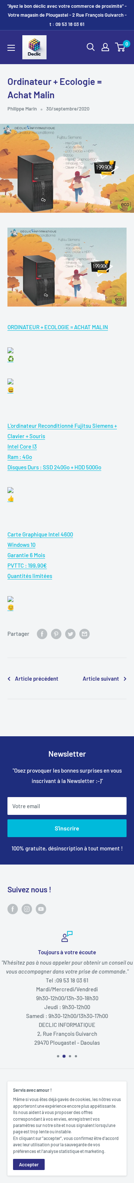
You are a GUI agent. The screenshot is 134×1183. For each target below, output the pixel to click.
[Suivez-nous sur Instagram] (27, 908)
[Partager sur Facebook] (42, 633)
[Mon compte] (105, 47)
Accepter (29, 1164)
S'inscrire (67, 828)
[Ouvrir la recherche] (91, 47)
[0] (120, 47)
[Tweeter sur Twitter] (70, 633)
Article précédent (36, 678)
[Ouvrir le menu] (11, 48)
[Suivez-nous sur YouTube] (41, 908)
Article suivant (101, 678)
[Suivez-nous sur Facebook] (12, 908)
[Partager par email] (84, 633)
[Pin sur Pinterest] (56, 633)
